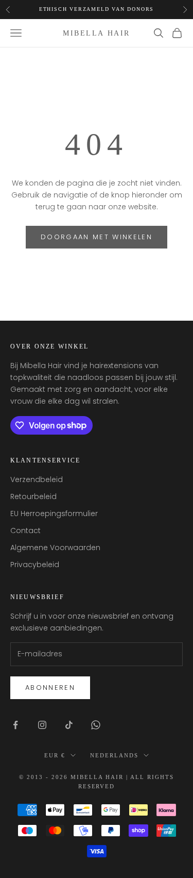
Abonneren (50, 687)
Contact (25, 530)
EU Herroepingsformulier (54, 513)
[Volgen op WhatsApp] (96, 725)
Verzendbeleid (36, 479)
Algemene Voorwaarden (55, 547)
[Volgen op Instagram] (42, 725)
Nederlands (114, 755)
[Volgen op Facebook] (15, 725)
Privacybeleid (34, 564)
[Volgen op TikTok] (69, 725)
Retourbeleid (33, 496)
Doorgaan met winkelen (96, 237)
